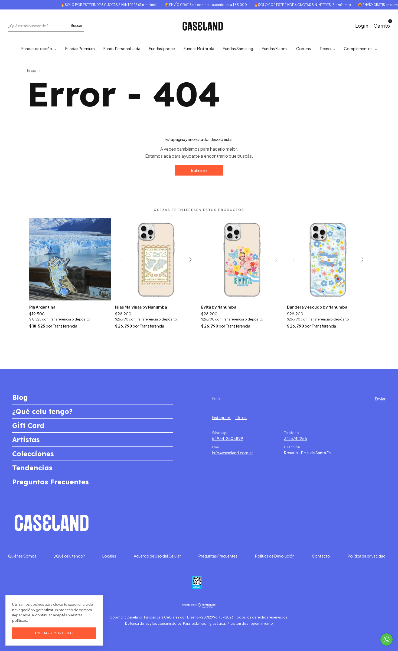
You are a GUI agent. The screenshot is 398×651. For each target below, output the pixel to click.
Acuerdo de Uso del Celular (157, 555)
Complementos (358, 48)
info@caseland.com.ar (232, 452)
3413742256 (295, 438)
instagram (221, 417)
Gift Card (28, 425)
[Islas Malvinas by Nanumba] (156, 259)
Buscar (77, 25)
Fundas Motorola (199, 48)
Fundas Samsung (238, 48)
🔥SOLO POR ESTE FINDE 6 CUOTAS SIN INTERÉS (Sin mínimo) (101, 5)
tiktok (241, 417)
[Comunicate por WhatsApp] (386, 639)
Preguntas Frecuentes (50, 482)
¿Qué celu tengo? (42, 411)
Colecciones (33, 453)
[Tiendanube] (199, 606)
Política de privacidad (367, 555)
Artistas (26, 439)
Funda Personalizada (121, 48)
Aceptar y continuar (54, 633)
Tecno (325, 48)
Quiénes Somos (22, 555)
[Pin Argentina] (70, 259)
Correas (303, 48)
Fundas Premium (80, 48)
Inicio (31, 71)
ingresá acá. (216, 623)
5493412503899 (227, 438)
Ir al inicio (199, 170)
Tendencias (32, 468)
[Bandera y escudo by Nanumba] (328, 259)
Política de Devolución (275, 555)
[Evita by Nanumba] (242, 259)
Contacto (321, 555)
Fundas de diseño (36, 48)
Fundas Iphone (162, 48)
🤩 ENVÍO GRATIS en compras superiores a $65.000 (197, 5)
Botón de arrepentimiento (251, 623)
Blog (20, 397)
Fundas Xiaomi (275, 48)
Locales (109, 555)
